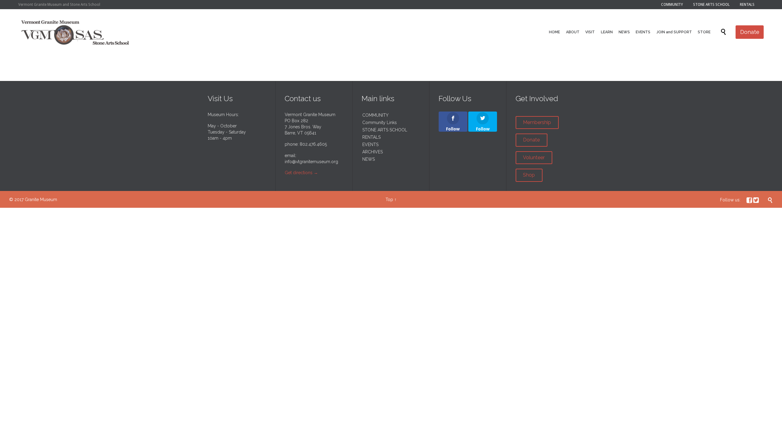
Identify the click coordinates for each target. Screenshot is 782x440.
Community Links (379, 122)
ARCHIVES (372, 151)
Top (389, 199)
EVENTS (370, 144)
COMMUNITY (375, 115)
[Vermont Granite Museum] (75, 32)
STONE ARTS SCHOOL (384, 129)
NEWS (368, 159)
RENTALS (371, 137)
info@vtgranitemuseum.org (311, 161)
